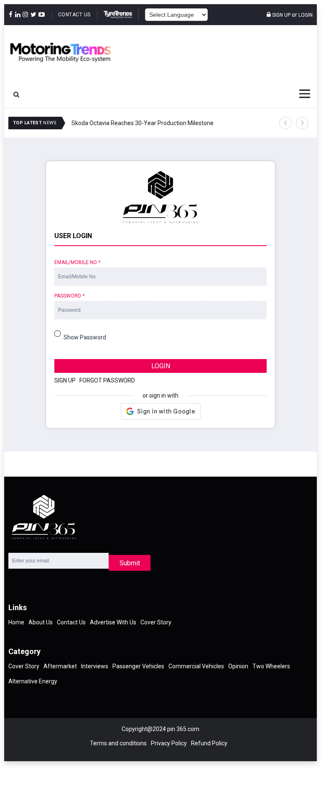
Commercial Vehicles (196, 666)
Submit (130, 563)
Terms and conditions (118, 743)
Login (305, 15)
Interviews (94, 666)
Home (16, 622)
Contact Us (74, 15)
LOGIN (160, 366)
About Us (40, 622)
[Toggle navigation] (305, 94)
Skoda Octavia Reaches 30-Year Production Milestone (142, 123)
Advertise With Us (113, 622)
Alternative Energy (32, 681)
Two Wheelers (271, 666)
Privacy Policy (169, 743)
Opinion (238, 666)
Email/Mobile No (77, 262)
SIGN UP (65, 380)
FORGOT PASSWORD (107, 380)
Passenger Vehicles (138, 666)
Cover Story (155, 622)
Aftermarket (60, 666)
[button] (285, 123)
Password (69, 296)
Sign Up (280, 15)
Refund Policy (209, 743)
